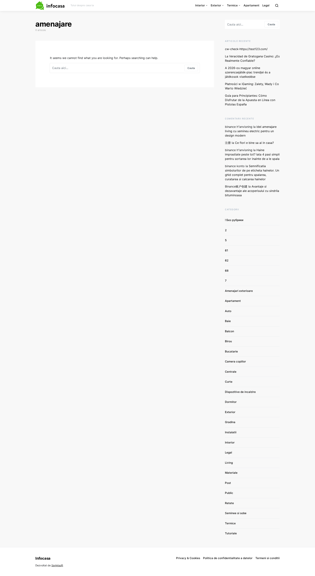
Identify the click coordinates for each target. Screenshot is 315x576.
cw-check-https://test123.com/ (246, 49)
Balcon (229, 331)
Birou (228, 341)
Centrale (230, 371)
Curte (228, 381)
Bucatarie (231, 351)
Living (229, 462)
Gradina (230, 422)
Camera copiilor (235, 361)
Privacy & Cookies (188, 558)
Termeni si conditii (267, 558)
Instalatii (230, 432)
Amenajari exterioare (239, 291)
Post (228, 483)
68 (226, 270)
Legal (265, 5)
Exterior (216, 5)
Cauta (191, 68)
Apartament (251, 5)
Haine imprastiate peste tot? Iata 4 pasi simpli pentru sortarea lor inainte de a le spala (252, 154)
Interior (200, 5)
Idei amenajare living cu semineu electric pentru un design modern (251, 131)
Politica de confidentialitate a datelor (227, 558)
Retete (229, 503)
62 (226, 260)
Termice (232, 5)
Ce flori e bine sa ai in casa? (255, 143)
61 (226, 250)
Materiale (231, 472)
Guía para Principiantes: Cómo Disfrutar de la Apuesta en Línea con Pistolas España (250, 100)
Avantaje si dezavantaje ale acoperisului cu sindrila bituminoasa (252, 191)
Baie (228, 321)
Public (229, 493)
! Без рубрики (234, 220)
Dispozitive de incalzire (240, 392)
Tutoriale (231, 533)
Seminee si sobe (235, 513)
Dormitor (231, 402)
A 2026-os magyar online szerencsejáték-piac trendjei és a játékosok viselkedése (247, 72)
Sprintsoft (57, 565)
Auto (228, 311)
